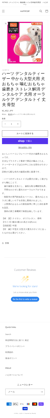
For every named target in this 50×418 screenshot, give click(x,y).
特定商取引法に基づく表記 (17, 340)
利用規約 (9, 352)
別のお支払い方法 (25, 147)
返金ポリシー (11, 358)
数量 (4, 119)
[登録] (42, 392)
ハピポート (21, 413)
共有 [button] (7, 243)
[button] (3, 11)
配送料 (10, 114)
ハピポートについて (14, 375)
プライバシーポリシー (15, 346)
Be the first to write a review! (25, 299)
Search (8, 334)
